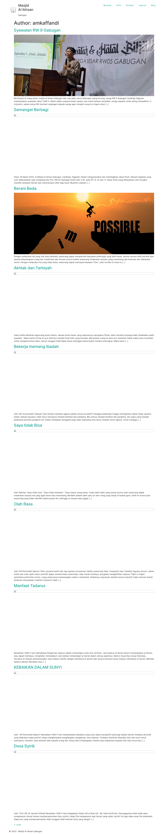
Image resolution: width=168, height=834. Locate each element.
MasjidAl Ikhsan (25, 7)
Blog (153, 5)
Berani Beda (25, 188)
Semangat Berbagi (31, 109)
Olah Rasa (23, 504)
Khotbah (130, 5)
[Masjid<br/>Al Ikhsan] (13, 10)
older (17, 824)
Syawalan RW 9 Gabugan (37, 30)
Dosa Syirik (24, 746)
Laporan (142, 5)
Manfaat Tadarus (29, 585)
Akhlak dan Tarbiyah (33, 267)
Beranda (107, 5)
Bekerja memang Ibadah (36, 346)
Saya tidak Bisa (28, 425)
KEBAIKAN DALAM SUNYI (38, 667)
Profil (118, 5)
